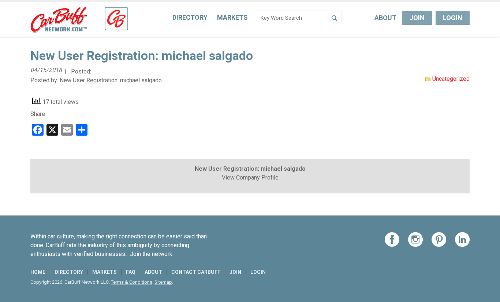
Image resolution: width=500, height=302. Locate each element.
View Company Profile (250, 177)
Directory (190, 17)
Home (37, 272)
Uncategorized (451, 78)
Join (417, 18)
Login (452, 18)
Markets (232, 17)
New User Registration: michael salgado (111, 80)
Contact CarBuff (195, 272)
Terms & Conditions (131, 282)
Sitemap (163, 282)
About (385, 18)
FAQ (130, 272)
